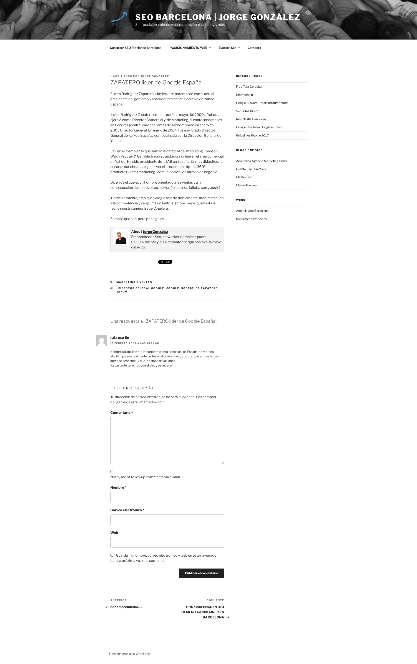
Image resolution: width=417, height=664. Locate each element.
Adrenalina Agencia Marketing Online (262, 161)
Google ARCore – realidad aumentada (262, 103)
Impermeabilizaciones (251, 219)
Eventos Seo (227, 47)
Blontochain (244, 95)
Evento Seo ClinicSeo (251, 169)
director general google (141, 288)
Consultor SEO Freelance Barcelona (135, 47)
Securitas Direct (247, 111)
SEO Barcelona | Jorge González (217, 17)
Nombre (118, 487)
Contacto (254, 47)
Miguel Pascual (246, 185)
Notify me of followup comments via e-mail (145, 477)
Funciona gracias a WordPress (130, 654)
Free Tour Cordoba (249, 86)
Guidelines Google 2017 (252, 135)
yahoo (122, 291)
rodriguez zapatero (199, 288)
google (172, 288)
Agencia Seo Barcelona (252, 210)
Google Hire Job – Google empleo (258, 127)
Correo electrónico (127, 510)
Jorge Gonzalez (155, 76)
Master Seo (244, 177)
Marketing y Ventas (134, 282)
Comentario (121, 413)
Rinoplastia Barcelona (251, 119)
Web (114, 533)
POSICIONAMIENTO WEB (188, 47)
